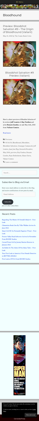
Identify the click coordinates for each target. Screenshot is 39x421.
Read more (7, 133)
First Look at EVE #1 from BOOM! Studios (16, 259)
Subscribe (7, 202)
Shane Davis (26, 155)
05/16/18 (8, 142)
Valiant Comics (8, 159)
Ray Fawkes (21, 152)
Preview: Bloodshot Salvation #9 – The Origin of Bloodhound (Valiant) (18, 29)
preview (13, 152)
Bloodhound (17, 142)
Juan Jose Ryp (14, 149)
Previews (8, 139)
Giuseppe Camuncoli (25, 146)
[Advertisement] (19, 297)
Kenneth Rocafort (26, 149)
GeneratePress (19, 419)
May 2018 (6, 152)
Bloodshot (25, 142)
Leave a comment (11, 162)
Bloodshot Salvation (10, 146)
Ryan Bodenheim (15, 155)
